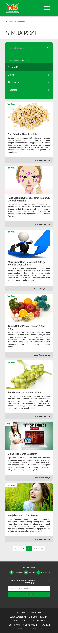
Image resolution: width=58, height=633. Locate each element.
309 (41, 548)
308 (35, 548)
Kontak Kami (14, 625)
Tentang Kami (34, 613)
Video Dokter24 (30, 625)
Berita (24, 621)
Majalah (46, 625)
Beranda (9, 21)
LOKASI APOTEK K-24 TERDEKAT (23, 617)
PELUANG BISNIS (38, 621)
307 (28, 548)
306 (22, 548)
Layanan (44, 617)
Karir (15, 621)
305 (15, 548)
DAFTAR (29, 594)
